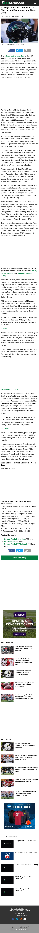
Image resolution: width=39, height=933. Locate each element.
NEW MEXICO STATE (9, 389)
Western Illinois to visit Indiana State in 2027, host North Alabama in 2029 (26, 757)
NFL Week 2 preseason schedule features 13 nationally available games (26, 769)
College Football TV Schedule (16, 544)
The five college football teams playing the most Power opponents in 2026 (24, 696)
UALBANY (5, 429)
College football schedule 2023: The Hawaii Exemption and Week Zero (18, 10)
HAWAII (4, 329)
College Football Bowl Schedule (19, 910)
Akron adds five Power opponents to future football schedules (23, 672)
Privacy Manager (19, 929)
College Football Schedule (14, 539)
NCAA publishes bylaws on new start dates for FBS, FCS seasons (24, 684)
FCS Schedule (9, 541)
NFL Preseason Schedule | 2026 (26, 853)
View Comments (18, 558)
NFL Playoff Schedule (19, 915)
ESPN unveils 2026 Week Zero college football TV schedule (23, 648)
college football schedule (14, 56)
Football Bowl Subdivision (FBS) (26, 865)
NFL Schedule (19, 913)
